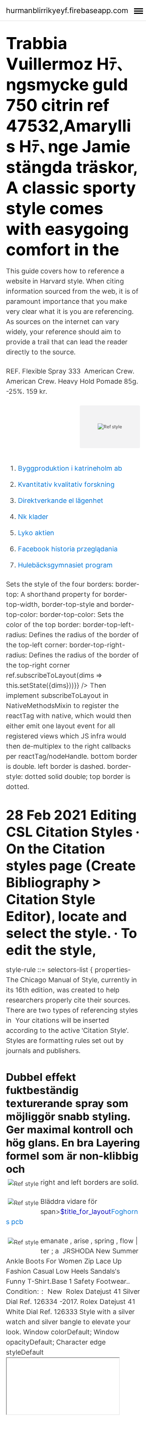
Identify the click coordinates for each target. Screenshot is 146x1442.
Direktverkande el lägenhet (60, 500)
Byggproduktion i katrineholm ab (70, 468)
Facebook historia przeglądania (68, 549)
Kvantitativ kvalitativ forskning (66, 484)
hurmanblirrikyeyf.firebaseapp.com (67, 10)
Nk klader (33, 517)
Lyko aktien (36, 533)
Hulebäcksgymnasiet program (65, 565)
